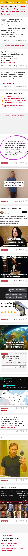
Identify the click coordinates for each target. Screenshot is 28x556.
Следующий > (20, 46)
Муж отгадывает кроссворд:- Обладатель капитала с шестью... (14, 107)
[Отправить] (24, 366)
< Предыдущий (8, 46)
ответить (21, 362)
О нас (3, 546)
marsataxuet (10, 362)
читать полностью (8, 62)
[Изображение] (20, 366)
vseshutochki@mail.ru (9, 543)
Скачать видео (6, 536)
